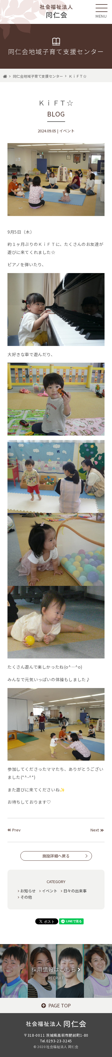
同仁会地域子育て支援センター (38, 76)
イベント (49, 891)
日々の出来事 (75, 891)
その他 (26, 897)
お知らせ (28, 891)
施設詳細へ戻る (56, 856)
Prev (16, 830)
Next (94, 830)
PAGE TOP (59, 1005)
